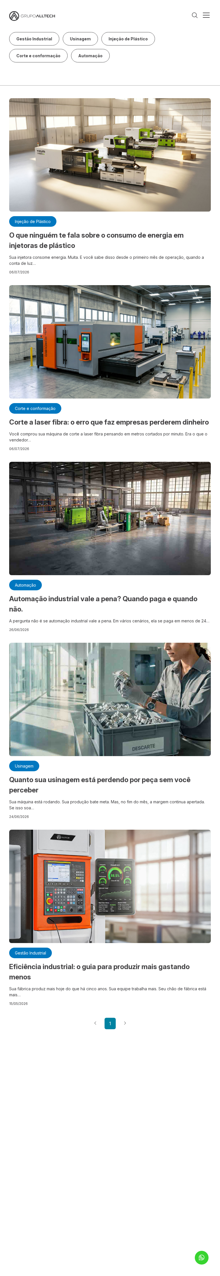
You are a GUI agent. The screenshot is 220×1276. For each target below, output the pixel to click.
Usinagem (80, 38)
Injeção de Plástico (128, 38)
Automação (90, 55)
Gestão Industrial (34, 38)
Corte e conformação (38, 55)
